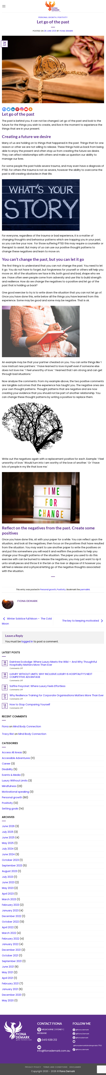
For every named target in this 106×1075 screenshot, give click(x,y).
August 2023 (9, 871)
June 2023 (8, 882)
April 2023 (8, 893)
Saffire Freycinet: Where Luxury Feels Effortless (37, 686)
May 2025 (8, 843)
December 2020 (11, 995)
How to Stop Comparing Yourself (30, 704)
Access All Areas (12, 752)
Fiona (5, 726)
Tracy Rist (8, 734)
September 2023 (12, 865)
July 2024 (8, 848)
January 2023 (10, 910)
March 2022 (9, 933)
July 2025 (7, 832)
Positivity (63, 17)
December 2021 (11, 950)
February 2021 (10, 983)
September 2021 (12, 961)
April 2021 (7, 978)
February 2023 (10, 905)
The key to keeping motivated (81, 620)
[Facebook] (4, 109)
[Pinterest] (17, 109)
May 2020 (8, 1000)
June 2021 (8, 966)
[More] (30, 109)
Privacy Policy (33, 1067)
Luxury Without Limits (15, 780)
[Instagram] (22, 109)
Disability (7, 769)
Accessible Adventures (16, 758)
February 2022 (10, 938)
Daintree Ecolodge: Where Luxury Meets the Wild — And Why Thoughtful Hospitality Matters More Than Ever (53, 663)
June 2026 (8, 826)
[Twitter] (8, 109)
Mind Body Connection (27, 726)
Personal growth (47, 17)
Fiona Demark (66, 31)
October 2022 (10, 921)
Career (6, 763)
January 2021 (10, 989)
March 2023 (9, 899)
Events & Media (11, 775)
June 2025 (8, 837)
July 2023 (7, 877)
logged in (27, 641)
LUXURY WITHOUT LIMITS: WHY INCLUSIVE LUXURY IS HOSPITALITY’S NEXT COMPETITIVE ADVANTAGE (51, 675)
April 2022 (8, 927)
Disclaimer (75, 1067)
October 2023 (10, 860)
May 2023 (8, 888)
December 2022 (11, 916)
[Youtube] (26, 109)
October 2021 (10, 955)
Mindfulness (9, 786)
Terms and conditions (55, 1067)
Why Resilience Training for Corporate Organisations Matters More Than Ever (57, 695)
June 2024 (8, 854)
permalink (85, 589)
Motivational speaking (15, 792)
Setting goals (10, 808)
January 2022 (10, 944)
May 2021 (7, 972)
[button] (4, 6)
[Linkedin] (13, 109)
